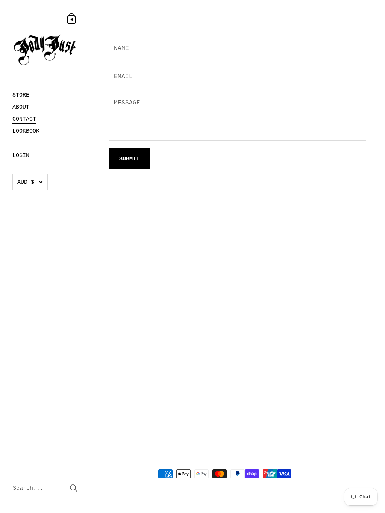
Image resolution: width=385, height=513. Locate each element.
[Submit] (73, 488)
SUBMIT (129, 159)
